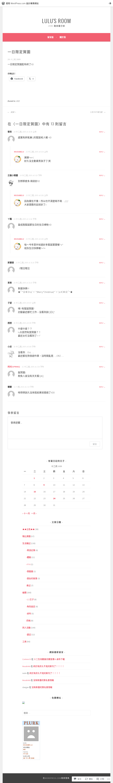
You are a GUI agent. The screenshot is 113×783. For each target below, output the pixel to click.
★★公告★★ (28, 529)
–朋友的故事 (31, 578)
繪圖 (18, 101)
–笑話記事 (30, 550)
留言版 (50, 37)
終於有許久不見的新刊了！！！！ (48, 666)
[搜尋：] (56, 713)
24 (54, 498)
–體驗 (28, 557)
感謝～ (13, 112)
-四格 (28, 620)
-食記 (28, 585)
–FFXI (28, 564)
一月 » (34, 513)
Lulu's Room (56, 21)
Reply (101, 132)
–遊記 (28, 634)
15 (35, 491)
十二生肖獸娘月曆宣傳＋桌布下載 (49, 659)
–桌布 (28, 613)
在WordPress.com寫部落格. (56, 778)
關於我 (63, 37)
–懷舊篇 (29, 571)
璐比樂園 (26, 536)
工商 (24, 641)
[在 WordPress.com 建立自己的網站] (56, 3)
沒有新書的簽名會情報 (43, 680)
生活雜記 (26, 543)
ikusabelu (19, 151)
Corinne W (26, 659)
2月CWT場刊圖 (96, 112)
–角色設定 (30, 606)
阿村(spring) (14, 366)
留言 (95, 444)
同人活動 (26, 627)
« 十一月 (26, 513)
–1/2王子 (30, 599)
